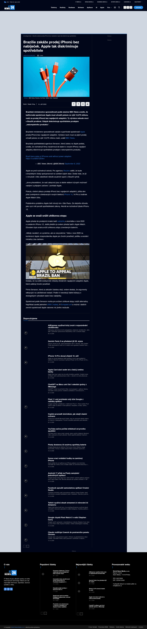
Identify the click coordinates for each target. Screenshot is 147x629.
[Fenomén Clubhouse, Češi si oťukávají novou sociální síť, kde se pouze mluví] (46, 573)
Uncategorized (27, 36)
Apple (82, 131)
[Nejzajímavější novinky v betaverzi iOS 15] (46, 589)
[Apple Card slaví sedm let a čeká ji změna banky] (34, 373)
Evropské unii (66, 304)
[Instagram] (127, 7)
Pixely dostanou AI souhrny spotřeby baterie (67, 444)
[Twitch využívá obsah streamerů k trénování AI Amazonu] (34, 506)
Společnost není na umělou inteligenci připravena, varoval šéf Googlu (61, 597)
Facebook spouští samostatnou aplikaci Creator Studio (68, 489)
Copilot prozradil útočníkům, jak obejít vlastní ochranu (67, 415)
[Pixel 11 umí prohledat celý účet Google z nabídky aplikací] (34, 403)
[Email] (83, 104)
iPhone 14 (68, 194)
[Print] (88, 104)
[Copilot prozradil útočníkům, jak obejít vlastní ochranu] (34, 417)
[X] (131, 7)
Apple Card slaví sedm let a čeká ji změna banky (66, 370)
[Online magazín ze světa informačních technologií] (7, 7)
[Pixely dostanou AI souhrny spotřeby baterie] (34, 447)
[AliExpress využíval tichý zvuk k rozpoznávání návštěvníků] (34, 329)
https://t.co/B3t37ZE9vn (35, 158)
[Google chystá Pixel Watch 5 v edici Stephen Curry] (34, 521)
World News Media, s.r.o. (18, 627)
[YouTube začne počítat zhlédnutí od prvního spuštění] (34, 432)
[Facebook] (125, 7)
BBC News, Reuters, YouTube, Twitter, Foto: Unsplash (43, 98)
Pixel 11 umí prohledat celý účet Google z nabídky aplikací (65, 400)
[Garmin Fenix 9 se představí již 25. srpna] (34, 343)
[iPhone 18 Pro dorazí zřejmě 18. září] (34, 358)
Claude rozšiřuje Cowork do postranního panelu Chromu (68, 533)
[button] (119, 7)
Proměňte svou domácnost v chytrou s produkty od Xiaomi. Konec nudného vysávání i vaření (60, 606)
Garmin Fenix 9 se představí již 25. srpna (65, 341)
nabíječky (61, 221)
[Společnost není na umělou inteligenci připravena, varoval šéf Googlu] (46, 598)
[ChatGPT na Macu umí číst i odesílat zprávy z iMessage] (34, 388)
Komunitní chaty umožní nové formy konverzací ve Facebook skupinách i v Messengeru (61, 581)
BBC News (70, 138)
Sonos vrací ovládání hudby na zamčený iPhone (65, 459)
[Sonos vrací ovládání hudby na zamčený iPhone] (34, 462)
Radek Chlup (31, 104)
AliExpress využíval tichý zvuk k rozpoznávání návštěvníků (68, 326)
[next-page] (27, 546)
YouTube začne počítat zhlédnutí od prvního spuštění (67, 429)
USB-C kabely (52, 304)
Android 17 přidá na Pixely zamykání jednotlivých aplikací (63, 474)
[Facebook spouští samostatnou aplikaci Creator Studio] (34, 491)
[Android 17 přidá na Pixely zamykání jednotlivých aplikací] (34, 476)
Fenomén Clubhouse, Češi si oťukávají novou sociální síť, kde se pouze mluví (61, 572)
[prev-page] (24, 546)
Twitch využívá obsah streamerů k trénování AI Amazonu (68, 503)
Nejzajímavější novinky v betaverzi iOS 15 (60, 588)
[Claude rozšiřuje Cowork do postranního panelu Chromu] (34, 536)
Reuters (67, 170)
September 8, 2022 (72, 163)
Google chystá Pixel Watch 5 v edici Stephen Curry (67, 518)
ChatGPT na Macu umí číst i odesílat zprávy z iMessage (67, 385)
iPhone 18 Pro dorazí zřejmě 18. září (63, 356)
